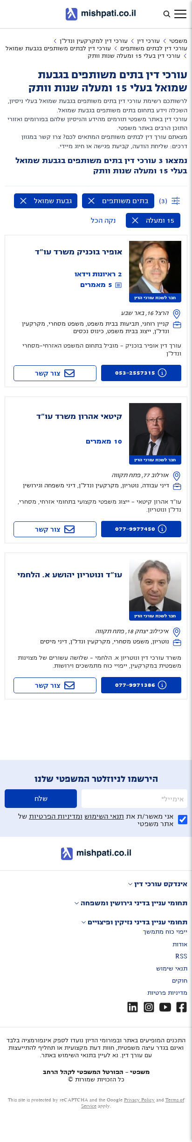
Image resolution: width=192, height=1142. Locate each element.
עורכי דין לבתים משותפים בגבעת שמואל (58, 48)
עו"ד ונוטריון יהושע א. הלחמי (69, 575)
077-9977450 (135, 529)
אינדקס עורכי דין (160, 884)
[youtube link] (165, 1007)
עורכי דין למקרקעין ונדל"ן (94, 41)
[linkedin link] (132, 1007)
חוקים (179, 981)
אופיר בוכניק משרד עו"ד (78, 252)
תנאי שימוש (171, 968)
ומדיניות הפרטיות (55, 816)
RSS (181, 956)
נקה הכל (103, 220)
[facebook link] (181, 1007)
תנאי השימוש (104, 816)
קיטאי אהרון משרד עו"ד (79, 416)
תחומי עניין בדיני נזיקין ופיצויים (137, 922)
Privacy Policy (139, 1099)
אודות (179, 944)
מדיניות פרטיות (167, 993)
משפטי (178, 41)
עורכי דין (148, 41)
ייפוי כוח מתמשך (165, 932)
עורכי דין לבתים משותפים (153, 48)
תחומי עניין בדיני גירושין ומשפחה (134, 903)
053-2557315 (135, 372)
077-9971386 (135, 685)
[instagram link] (149, 1007)
